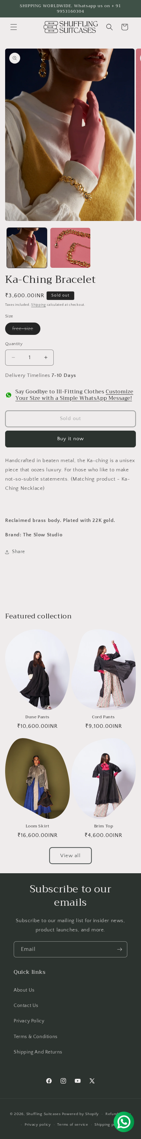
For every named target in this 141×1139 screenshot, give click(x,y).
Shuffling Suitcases (43, 1114)
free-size (26, 330)
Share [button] (18, 551)
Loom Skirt (38, 826)
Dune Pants (37, 717)
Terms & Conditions (35, 1036)
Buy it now (70, 439)
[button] (13, 27)
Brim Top (103, 826)
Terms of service (72, 1125)
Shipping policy (108, 1125)
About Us (24, 990)
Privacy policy (38, 1125)
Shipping (38, 305)
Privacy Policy (29, 1021)
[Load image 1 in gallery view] (27, 248)
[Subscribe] (119, 949)
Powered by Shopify (80, 1114)
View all (70, 856)
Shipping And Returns (38, 1052)
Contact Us (26, 1005)
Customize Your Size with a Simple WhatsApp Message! (74, 395)
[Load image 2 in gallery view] (70, 248)
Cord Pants (103, 717)
